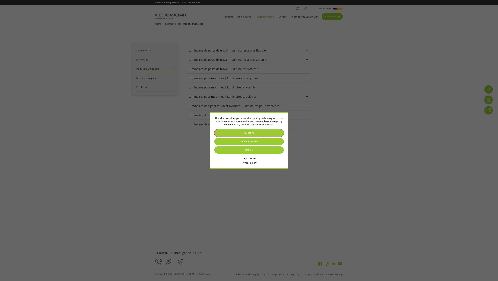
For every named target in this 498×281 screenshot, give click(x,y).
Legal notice (249, 158)
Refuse (249, 149)
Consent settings (249, 141)
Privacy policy (249, 162)
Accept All (249, 132)
